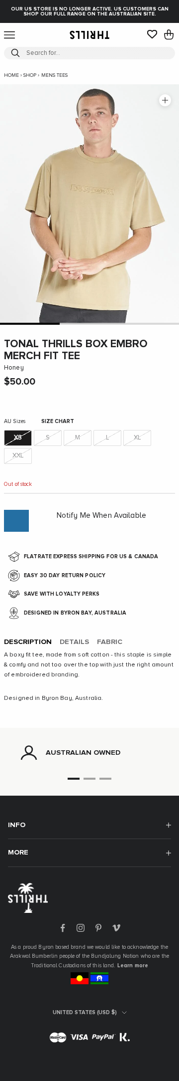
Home (11, 75)
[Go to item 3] (149, 323)
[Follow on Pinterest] (98, 928)
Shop (29, 75)
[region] (89, 753)
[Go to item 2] (89, 323)
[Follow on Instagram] (81, 928)
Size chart (57, 421)
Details (74, 642)
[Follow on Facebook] (63, 928)
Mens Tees (54, 75)
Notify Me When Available (101, 515)
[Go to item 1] (30, 323)
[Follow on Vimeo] (116, 928)
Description (28, 642)
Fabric (109, 642)
